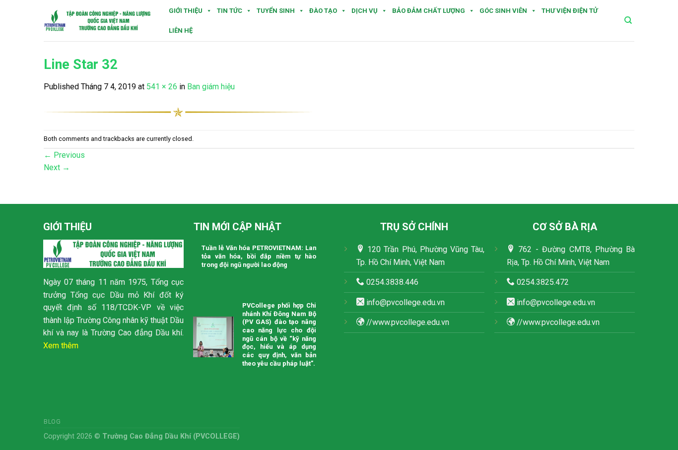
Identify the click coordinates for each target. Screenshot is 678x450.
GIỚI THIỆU (186, 10)
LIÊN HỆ (181, 30)
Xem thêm (60, 345)
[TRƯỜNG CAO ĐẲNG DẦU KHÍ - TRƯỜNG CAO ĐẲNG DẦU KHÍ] (97, 21)
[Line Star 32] (178, 111)
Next (57, 167)
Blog (52, 421)
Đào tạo (323, 10)
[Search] (628, 20)
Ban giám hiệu (211, 86)
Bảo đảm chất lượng (428, 10)
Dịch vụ (364, 10)
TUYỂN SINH (276, 10)
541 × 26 (161, 86)
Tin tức (229, 10)
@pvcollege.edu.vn (562, 302)
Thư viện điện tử (570, 10)
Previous (64, 155)
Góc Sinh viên (503, 10)
